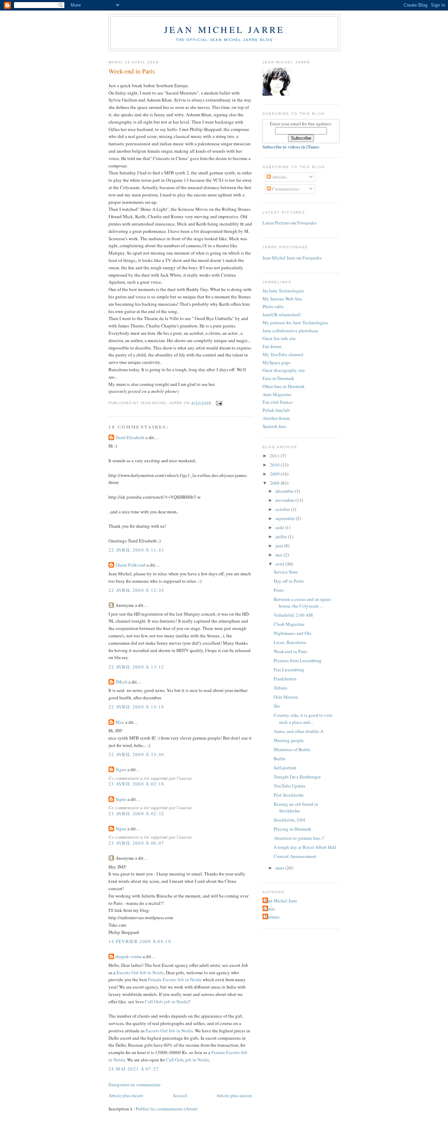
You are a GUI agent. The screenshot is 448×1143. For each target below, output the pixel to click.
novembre (285, 500)
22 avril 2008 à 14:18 (136, 707)
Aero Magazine (277, 394)
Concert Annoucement (295, 856)
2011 (275, 455)
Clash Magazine (289, 624)
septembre (285, 518)
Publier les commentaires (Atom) (166, 1109)
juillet (281, 536)
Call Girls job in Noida (166, 1001)
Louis (269, 909)
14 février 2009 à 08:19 (139, 941)
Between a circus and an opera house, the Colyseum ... (302, 602)
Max (119, 722)
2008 (275, 483)
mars (280, 868)
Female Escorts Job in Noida (175, 979)
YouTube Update (290, 786)
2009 (275, 474)
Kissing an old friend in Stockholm (296, 807)
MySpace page (276, 362)
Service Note (286, 572)
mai (279, 555)
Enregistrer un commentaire (134, 1084)
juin (279, 545)
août (280, 527)
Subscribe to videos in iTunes (290, 146)
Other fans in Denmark (283, 386)
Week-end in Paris (131, 71)
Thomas (271, 917)
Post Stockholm (288, 795)
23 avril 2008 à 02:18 (136, 784)
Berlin (280, 758)
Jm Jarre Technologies (283, 291)
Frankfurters (285, 679)
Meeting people (289, 740)
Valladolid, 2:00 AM (293, 615)
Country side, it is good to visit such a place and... (303, 718)
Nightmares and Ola (292, 633)
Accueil (180, 1095)
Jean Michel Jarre (224, 29)
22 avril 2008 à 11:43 (136, 550)
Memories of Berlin (292, 749)
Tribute (280, 688)
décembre (285, 491)
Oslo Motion (286, 697)
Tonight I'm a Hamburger (297, 777)
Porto (279, 590)
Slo (277, 706)
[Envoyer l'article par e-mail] (218, 403)
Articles (279, 177)
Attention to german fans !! (299, 838)
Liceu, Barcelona (290, 642)
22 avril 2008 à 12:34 (136, 590)
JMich (121, 682)
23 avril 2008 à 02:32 (136, 813)
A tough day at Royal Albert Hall (305, 847)
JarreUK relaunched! (281, 314)
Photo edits (273, 306)
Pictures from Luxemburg (298, 660)
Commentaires (285, 189)
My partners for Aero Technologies (295, 322)
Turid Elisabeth (130, 437)
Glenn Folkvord (130, 565)
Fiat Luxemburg (289, 669)
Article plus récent (125, 1095)
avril (280, 564)
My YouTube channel (282, 354)
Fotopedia (306, 223)
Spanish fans (274, 426)
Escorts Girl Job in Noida (140, 972)
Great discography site (283, 370)
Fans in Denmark (278, 378)
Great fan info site (279, 338)
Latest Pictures (276, 223)
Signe (120, 769)
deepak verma (128, 956)
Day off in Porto (289, 581)
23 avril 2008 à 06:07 (136, 843)
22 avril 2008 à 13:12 (136, 667)
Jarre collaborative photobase (290, 330)
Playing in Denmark (293, 829)
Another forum (276, 418)
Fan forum (271, 346)
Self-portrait (285, 767)
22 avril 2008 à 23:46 (136, 754)
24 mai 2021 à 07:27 (133, 1069)
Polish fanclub (276, 410)
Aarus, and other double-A (298, 731)
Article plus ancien (234, 1095)
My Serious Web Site (282, 299)
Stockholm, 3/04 (289, 820)
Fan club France (277, 402)
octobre (283, 509)
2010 (275, 465)
